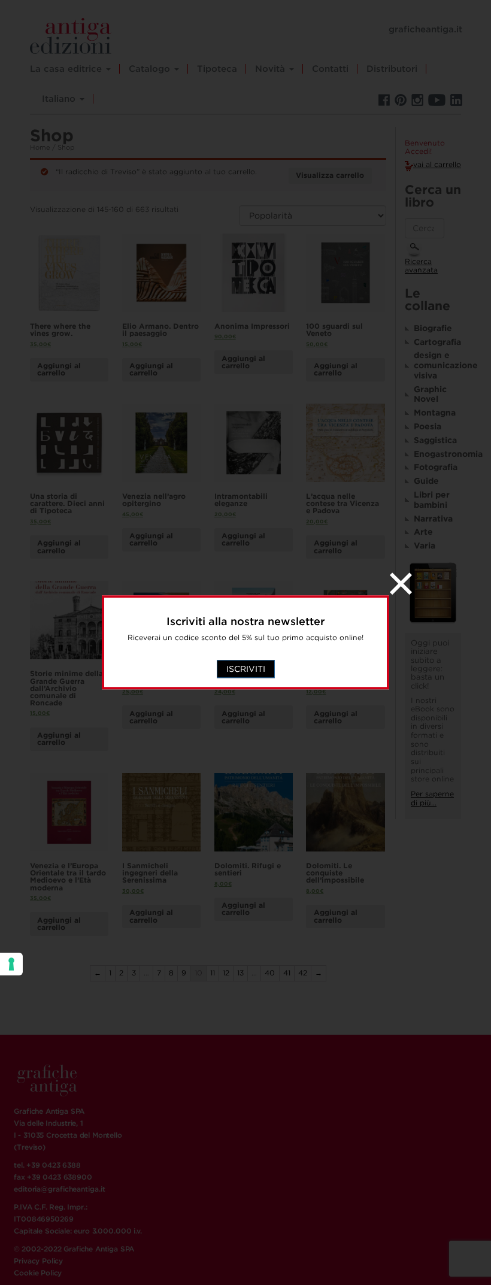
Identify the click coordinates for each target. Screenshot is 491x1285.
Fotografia (435, 467)
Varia (424, 545)
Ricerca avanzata (421, 266)
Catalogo (151, 68)
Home (40, 147)
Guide (426, 481)
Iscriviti (245, 669)
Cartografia (437, 342)
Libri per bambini (432, 500)
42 (302, 972)
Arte (423, 532)
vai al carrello (437, 164)
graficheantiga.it (425, 29)
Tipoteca (217, 68)
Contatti (330, 68)
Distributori (391, 68)
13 (240, 972)
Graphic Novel (430, 394)
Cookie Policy (38, 1272)
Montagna (435, 412)
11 (212, 972)
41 (286, 972)
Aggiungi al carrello (59, 369)
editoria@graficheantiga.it (59, 1188)
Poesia (427, 426)
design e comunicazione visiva (437, 365)
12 (226, 972)
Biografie (433, 328)
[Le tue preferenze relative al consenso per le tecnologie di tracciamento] (11, 964)
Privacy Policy (38, 1260)
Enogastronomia (437, 454)
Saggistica (435, 440)
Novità (271, 68)
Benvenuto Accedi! (425, 147)
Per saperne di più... (432, 798)
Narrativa (433, 518)
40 (270, 972)
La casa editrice (67, 68)
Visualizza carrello (330, 175)
